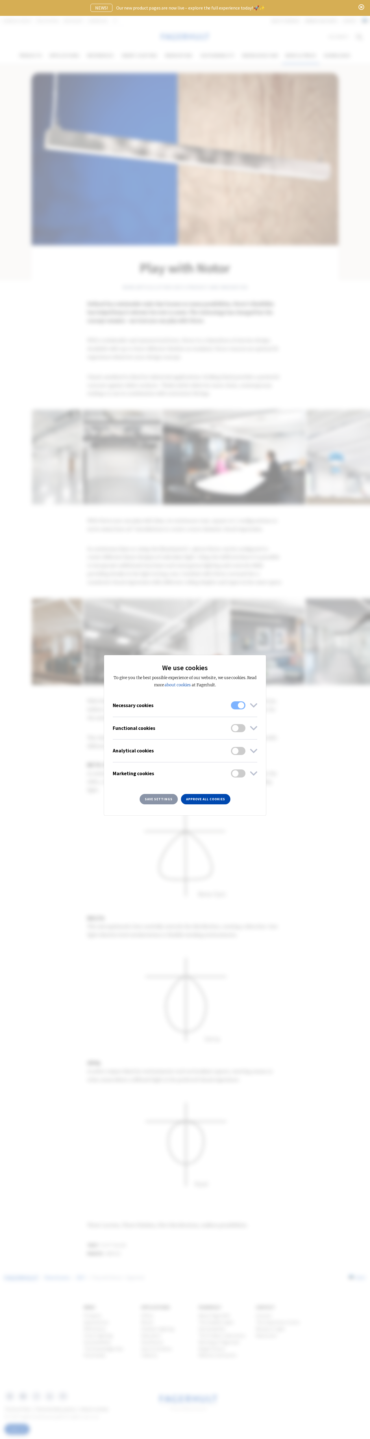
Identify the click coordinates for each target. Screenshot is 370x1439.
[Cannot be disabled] (238, 705)
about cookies (177, 685)
